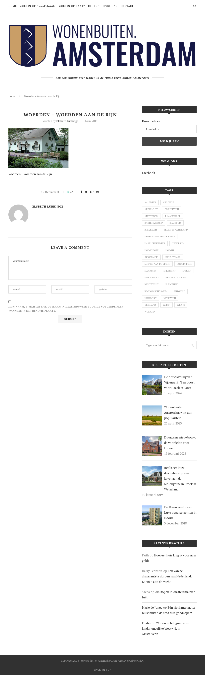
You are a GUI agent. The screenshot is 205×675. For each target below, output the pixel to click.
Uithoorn (151, 298)
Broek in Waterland (176, 229)
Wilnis (181, 305)
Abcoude (168, 202)
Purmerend (172, 284)
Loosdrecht (184, 264)
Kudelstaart (172, 257)
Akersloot (151, 209)
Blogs (92, 5)
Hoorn (170, 250)
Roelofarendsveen (156, 291)
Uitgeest (179, 291)
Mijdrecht (170, 270)
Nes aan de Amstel (177, 277)
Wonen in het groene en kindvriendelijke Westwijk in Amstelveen (165, 628)
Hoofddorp (152, 250)
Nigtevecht (152, 284)
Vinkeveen (170, 298)
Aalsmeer (150, 202)
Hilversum (178, 243)
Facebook (148, 173)
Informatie (151, 257)
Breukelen (151, 229)
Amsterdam (151, 216)
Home (12, 5)
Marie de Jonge (152, 607)
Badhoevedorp (154, 223)
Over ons (110, 5)
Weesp (166, 305)
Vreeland (150, 305)
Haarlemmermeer (155, 243)
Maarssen (151, 270)
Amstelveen (172, 209)
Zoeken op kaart (72, 5)
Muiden (187, 270)
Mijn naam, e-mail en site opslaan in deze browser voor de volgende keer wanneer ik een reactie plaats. (65, 309)
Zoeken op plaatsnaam (38, 5)
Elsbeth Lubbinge (67, 121)
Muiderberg (152, 277)
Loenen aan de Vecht (157, 264)
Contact (127, 5)
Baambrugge (172, 216)
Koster (146, 623)
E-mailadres (151, 121)
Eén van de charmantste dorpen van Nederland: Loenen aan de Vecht (167, 576)
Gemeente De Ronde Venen (160, 236)
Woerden (150, 311)
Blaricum (175, 223)
